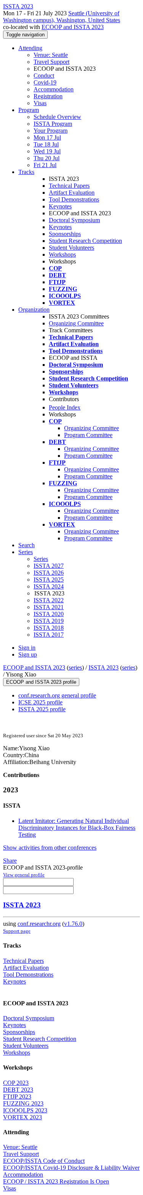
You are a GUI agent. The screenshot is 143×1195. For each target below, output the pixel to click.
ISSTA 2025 (49, 579)
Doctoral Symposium (74, 220)
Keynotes (60, 206)
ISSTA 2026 (49, 572)
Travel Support (51, 62)
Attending (30, 48)
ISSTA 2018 (49, 627)
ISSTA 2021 (49, 607)
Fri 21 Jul (45, 165)
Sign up (27, 654)
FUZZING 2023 (23, 1103)
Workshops (62, 254)
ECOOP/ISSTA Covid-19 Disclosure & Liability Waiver (71, 1167)
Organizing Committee (76, 323)
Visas (40, 103)
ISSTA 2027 (49, 566)
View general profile (24, 875)
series (75, 667)
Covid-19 (45, 82)
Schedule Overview (57, 117)
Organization (34, 309)
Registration (48, 96)
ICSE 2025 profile (40, 702)
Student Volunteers (71, 247)
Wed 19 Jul (47, 151)
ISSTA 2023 (103, 667)
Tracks (26, 172)
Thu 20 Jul (46, 158)
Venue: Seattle (51, 55)
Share (10, 860)
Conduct (44, 75)
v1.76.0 (73, 923)
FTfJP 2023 (17, 1096)
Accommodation (54, 89)
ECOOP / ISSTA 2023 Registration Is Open (56, 1181)
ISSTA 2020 (49, 614)
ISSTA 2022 (49, 600)
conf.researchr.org (39, 923)
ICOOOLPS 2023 (25, 1110)
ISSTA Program (53, 123)
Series (41, 559)
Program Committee (88, 435)
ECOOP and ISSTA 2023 (73, 27)
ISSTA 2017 (49, 634)
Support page (17, 931)
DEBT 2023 (18, 1089)
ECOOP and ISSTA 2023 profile (41, 682)
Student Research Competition (85, 240)
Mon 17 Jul (47, 137)
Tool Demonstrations (74, 199)
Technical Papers (69, 185)
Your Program (50, 130)
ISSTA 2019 (49, 621)
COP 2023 (16, 1083)
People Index (64, 407)
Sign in (26, 647)
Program (28, 110)
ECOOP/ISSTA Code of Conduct (44, 1161)
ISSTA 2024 (49, 586)
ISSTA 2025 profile (42, 709)
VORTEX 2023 (22, 1117)
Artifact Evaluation (72, 192)
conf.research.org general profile (57, 695)
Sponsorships (65, 234)
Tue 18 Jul (46, 144)
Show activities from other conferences (49, 847)
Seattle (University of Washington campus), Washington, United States (61, 16)
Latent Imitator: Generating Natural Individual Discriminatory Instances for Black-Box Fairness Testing (76, 828)
